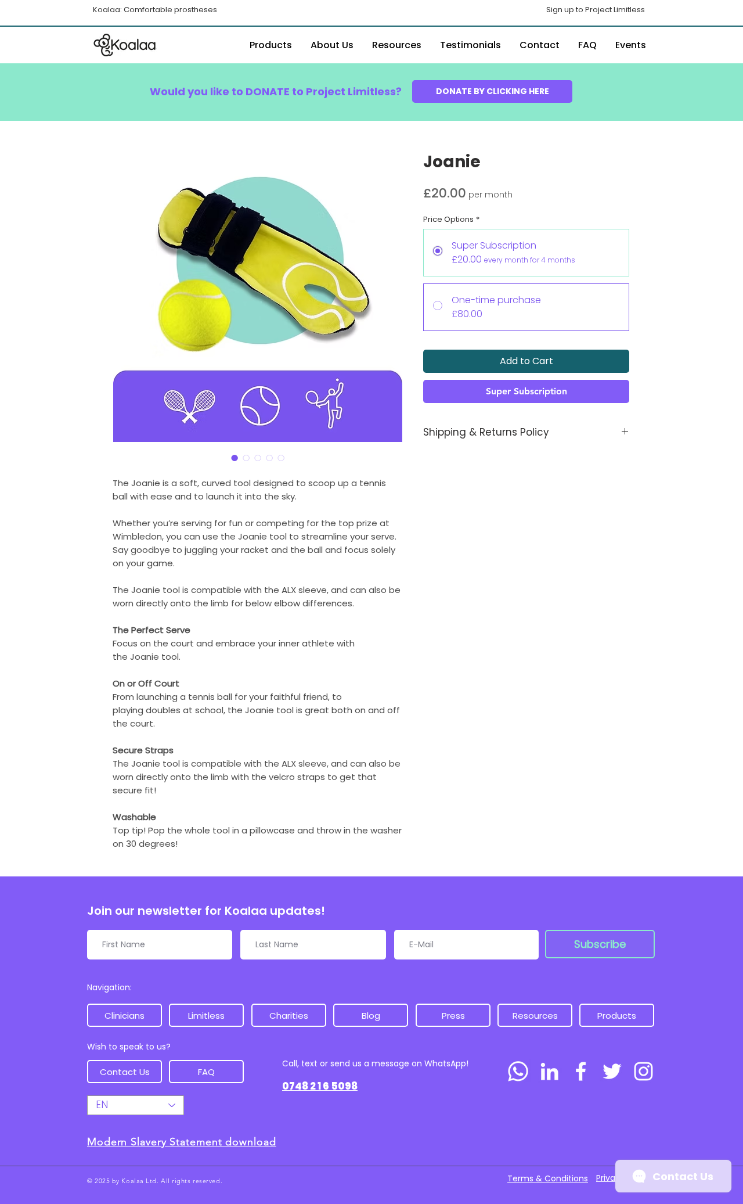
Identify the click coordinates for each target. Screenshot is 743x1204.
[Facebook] (580, 1071)
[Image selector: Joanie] (234, 457)
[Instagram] (643, 1071)
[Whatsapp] (518, 1071)
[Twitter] (612, 1071)
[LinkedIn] (549, 1071)
